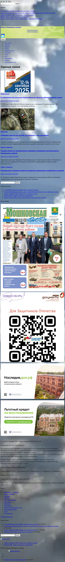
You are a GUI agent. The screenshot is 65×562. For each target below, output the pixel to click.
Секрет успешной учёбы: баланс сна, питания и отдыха (17, 15)
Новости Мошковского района (11, 27)
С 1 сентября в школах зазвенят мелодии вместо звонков (18, 11)
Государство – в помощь (9, 50)
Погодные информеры (32, 31)
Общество (7, 48)
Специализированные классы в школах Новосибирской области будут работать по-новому (28, 13)
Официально (7, 46)
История (6, 54)
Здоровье (7, 496)
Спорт (6, 56)
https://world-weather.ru (32, 30)
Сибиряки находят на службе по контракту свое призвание (25, 135)
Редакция (7, 60)
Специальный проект (10, 510)
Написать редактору (9, 58)
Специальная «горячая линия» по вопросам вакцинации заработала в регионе (32, 170)
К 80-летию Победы (10, 500)
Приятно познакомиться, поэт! (10, 62)
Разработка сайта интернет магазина (15, 560)
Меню (3, 39)
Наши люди (7, 44)
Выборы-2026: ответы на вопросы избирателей (15, 17)
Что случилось (7, 52)
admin (2, 101)
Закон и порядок (8, 43)
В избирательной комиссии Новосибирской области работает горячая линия (31, 97)
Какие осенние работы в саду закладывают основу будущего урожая (22, 19)
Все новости (7, 539)
